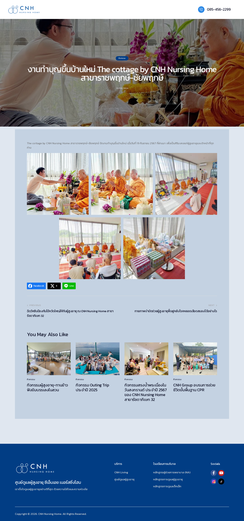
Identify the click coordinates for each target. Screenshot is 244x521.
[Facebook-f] (214, 473)
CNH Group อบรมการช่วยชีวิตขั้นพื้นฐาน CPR (194, 387)
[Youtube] (221, 473)
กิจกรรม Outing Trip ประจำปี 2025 (92, 387)
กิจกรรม (122, 58)
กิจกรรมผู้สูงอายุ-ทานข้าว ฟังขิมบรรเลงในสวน (47, 387)
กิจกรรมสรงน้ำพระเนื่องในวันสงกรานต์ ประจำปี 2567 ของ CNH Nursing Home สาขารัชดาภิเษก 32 (145, 392)
